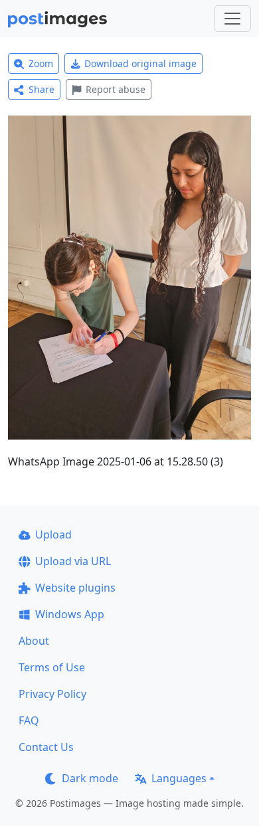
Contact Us (46, 747)
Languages (179, 778)
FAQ (29, 720)
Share (41, 89)
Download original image (140, 63)
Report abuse (115, 89)
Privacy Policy (52, 694)
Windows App (69, 614)
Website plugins (75, 587)
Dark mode (90, 778)
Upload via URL (73, 561)
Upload (53, 534)
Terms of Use (52, 667)
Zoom (41, 63)
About (34, 640)
